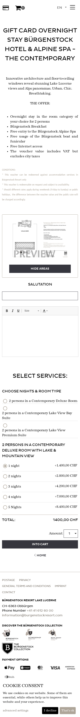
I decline (50, 710)
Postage (8, 580)
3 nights (14, 486)
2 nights (14, 476)
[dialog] (40, 698)
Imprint (60, 586)
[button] (25, 245)
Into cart (40, 544)
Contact (8, 592)
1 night (13, 466)
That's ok (68, 710)
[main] (40, 289)
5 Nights (14, 507)
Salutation (40, 284)
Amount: (56, 533)
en (59, 7)
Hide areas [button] (40, 268)
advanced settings (15, 710)
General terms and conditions (26, 586)
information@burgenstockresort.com (32, 615)
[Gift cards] (5, 8)
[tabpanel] (40, 319)
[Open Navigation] (72, 7)
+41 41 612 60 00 (40, 610)
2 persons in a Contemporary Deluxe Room (43, 401)
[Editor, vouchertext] (40, 336)
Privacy (25, 580)
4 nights (14, 497)
